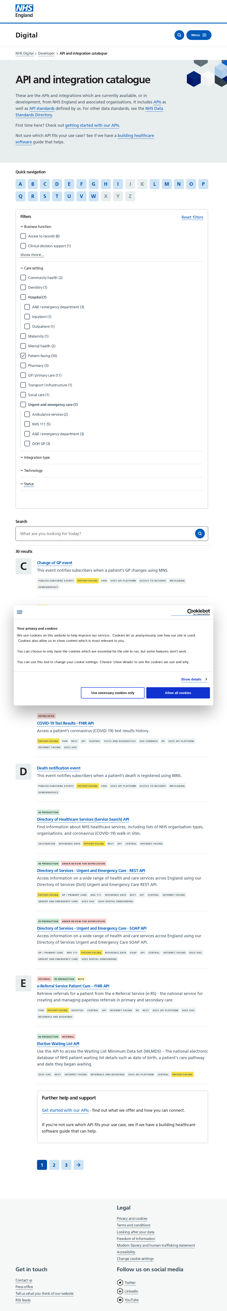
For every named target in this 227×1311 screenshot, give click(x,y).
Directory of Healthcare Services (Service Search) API (83, 819)
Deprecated (46, 716)
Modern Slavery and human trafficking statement (156, 1245)
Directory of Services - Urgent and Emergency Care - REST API (91, 870)
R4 (163, 741)
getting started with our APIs (92, 125)
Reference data (69, 843)
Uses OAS (70, 747)
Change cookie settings (135, 1259)
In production (48, 812)
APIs (157, 102)
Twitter (130, 1282)
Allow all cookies (178, 693)
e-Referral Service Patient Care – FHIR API (73, 986)
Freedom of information (136, 1238)
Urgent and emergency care (58, 901)
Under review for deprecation (83, 863)
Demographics (48, 587)
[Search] (200, 533)
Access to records (153, 580)
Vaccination (46, 843)
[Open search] (179, 35)
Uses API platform (123, 580)
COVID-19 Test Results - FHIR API (65, 723)
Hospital (77, 1010)
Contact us (24, 1280)
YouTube (132, 1300)
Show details (191, 679)
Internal (44, 979)
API (83, 741)
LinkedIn (131, 1291)
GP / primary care (74, 895)
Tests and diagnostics (120, 741)
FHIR (104, 580)
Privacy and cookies (132, 1218)
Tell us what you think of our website (45, 1293)
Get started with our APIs (65, 1110)
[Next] (79, 1165)
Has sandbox (149, 741)
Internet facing (49, 747)
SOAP (133, 952)
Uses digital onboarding (115, 901)
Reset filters (192, 217)
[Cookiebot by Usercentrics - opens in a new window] (190, 612)
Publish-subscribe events (56, 580)
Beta (81, 979)
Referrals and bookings (55, 1016)
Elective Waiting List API (58, 1043)
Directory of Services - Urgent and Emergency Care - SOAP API (91, 928)
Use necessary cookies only (112, 693)
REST (74, 741)
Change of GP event (54, 562)
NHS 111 (96, 895)
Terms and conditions (133, 1225)
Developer (46, 53)
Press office (24, 1287)
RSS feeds (23, 1300)
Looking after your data (136, 1232)
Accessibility (126, 1252)
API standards (42, 108)
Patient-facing (88, 580)
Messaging (177, 580)
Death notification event (58, 768)
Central (94, 741)
